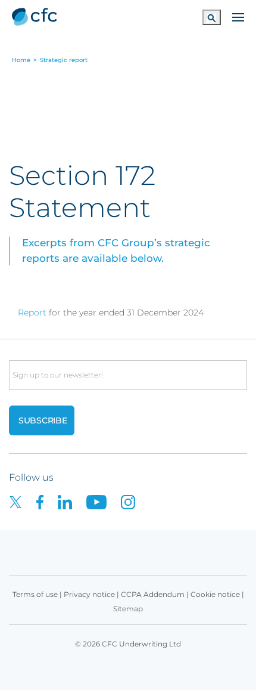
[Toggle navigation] (238, 16)
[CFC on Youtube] (103, 501)
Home (21, 60)
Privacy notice (89, 594)
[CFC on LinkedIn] (72, 501)
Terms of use (35, 594)
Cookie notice (215, 594)
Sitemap (128, 608)
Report (32, 312)
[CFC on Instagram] (134, 501)
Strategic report (64, 60)
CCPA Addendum (153, 594)
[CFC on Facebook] (47, 501)
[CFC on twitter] (22, 501)
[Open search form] (211, 17)
